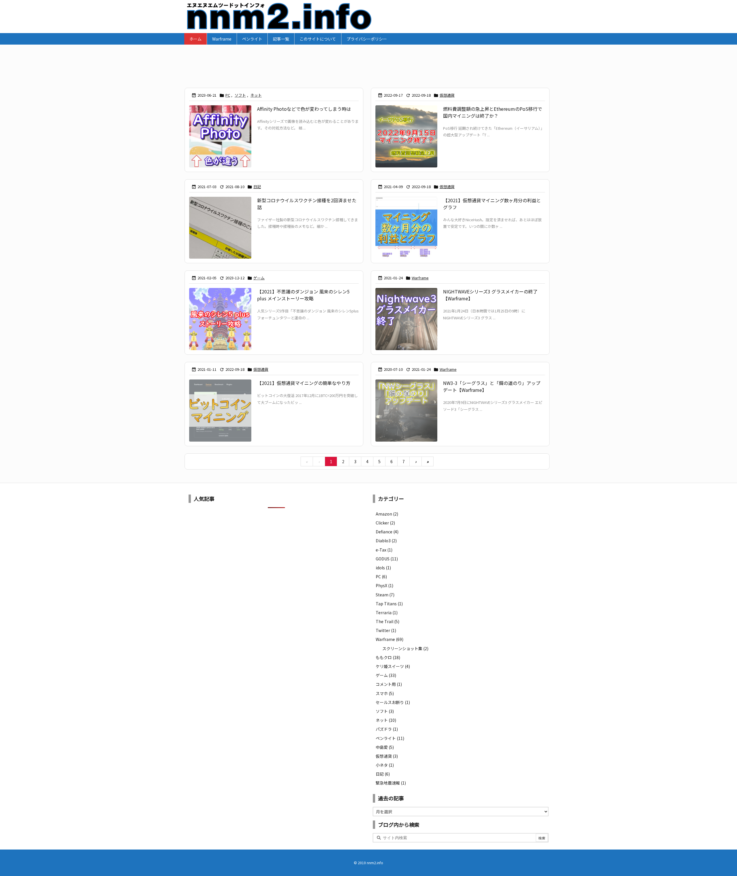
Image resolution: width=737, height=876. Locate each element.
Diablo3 (386, 540)
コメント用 (389, 684)
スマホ (385, 693)
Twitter (386, 630)
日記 (257, 186)
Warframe (420, 277)
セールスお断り (393, 702)
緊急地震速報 (391, 783)
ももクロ (388, 657)
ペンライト (390, 738)
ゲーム (259, 277)
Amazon (387, 514)
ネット (256, 95)
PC (227, 95)
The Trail (387, 621)
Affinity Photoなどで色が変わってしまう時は (304, 108)
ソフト (240, 95)
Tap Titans (389, 603)
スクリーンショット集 (405, 648)
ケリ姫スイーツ (393, 666)
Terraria (387, 612)
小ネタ (385, 765)
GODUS (387, 559)
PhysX (384, 585)
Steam (385, 595)
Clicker (385, 523)
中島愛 (385, 747)
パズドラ (387, 729)
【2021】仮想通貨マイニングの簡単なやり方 (303, 382)
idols (383, 567)
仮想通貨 (447, 95)
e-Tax (384, 550)
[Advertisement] (368, 63)
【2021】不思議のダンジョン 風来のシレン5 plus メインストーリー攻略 (303, 295)
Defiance (387, 532)
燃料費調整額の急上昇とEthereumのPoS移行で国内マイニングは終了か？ (492, 112)
